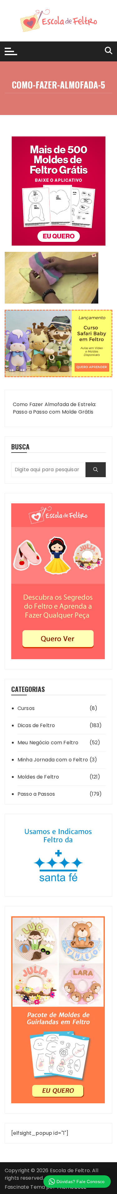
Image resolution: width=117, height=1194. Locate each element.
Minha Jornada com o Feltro (52, 759)
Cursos (26, 708)
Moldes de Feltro (38, 776)
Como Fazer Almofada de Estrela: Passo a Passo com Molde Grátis (54, 408)
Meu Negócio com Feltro (47, 742)
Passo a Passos (36, 794)
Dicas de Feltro (36, 725)
